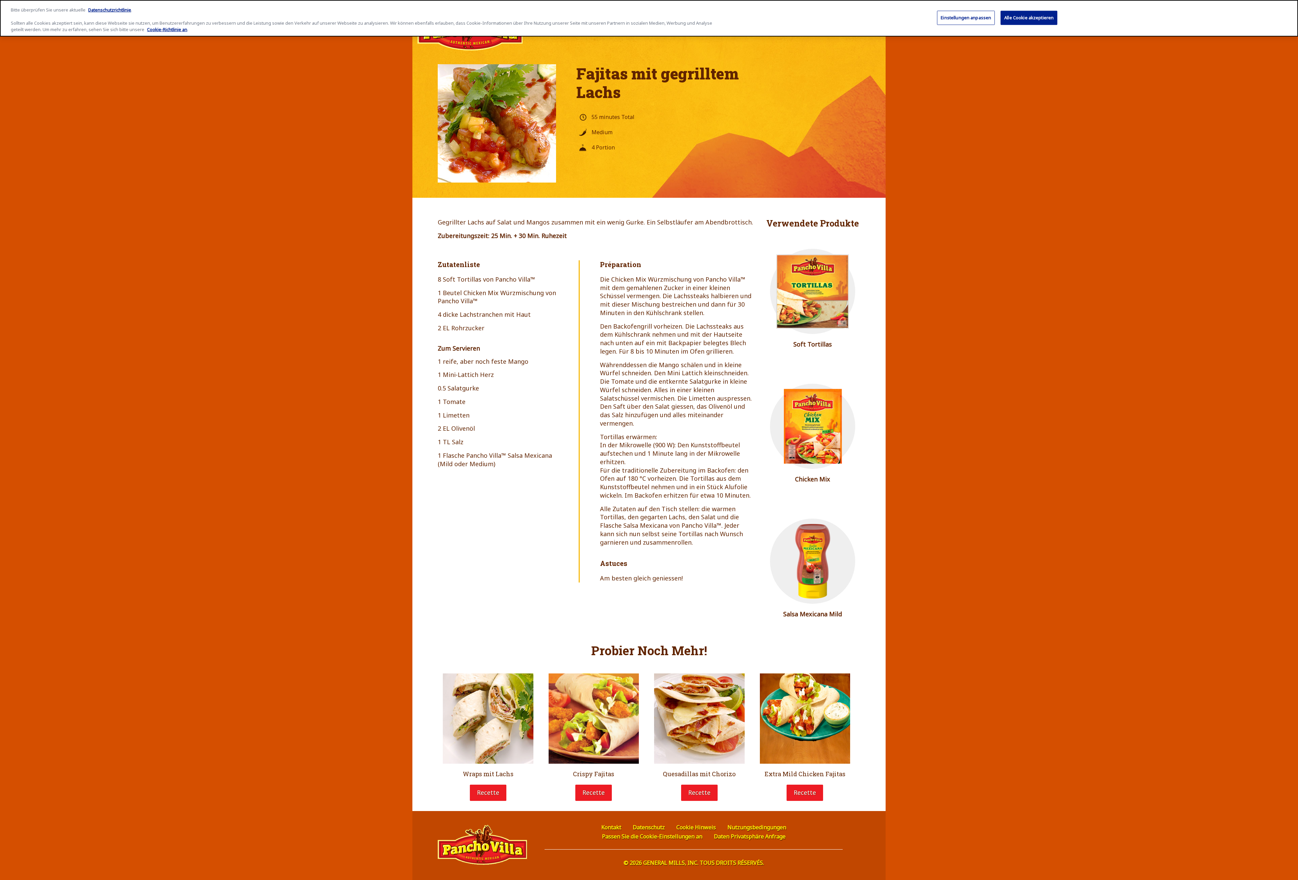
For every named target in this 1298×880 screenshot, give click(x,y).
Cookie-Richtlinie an (167, 30)
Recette (488, 792)
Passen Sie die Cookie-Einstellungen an (652, 836)
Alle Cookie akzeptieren (1029, 18)
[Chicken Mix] (813, 426)
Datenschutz (649, 827)
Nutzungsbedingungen (756, 827)
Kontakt (611, 827)
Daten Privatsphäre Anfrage (750, 836)
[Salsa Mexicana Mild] (813, 561)
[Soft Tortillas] (813, 291)
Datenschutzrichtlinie (109, 10)
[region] (649, 18)
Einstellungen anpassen (966, 18)
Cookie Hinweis (696, 827)
